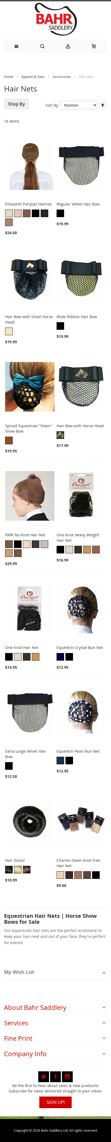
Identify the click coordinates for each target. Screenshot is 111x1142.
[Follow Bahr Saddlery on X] (44, 1075)
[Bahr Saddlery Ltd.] (55, 20)
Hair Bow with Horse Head (80, 425)
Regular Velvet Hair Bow (78, 204)
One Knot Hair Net (21, 647)
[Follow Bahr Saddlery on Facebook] (56, 1075)
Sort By (52, 105)
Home (8, 76)
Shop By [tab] (16, 104)
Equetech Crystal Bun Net (80, 647)
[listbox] (29, 218)
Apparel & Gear (33, 76)
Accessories (62, 76)
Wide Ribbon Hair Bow (77, 316)
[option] (9, 213)
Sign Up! (56, 1102)
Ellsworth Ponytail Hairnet (28, 204)
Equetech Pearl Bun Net (78, 751)
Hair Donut (15, 860)
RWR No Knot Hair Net (25, 534)
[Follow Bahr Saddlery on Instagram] (67, 1075)
